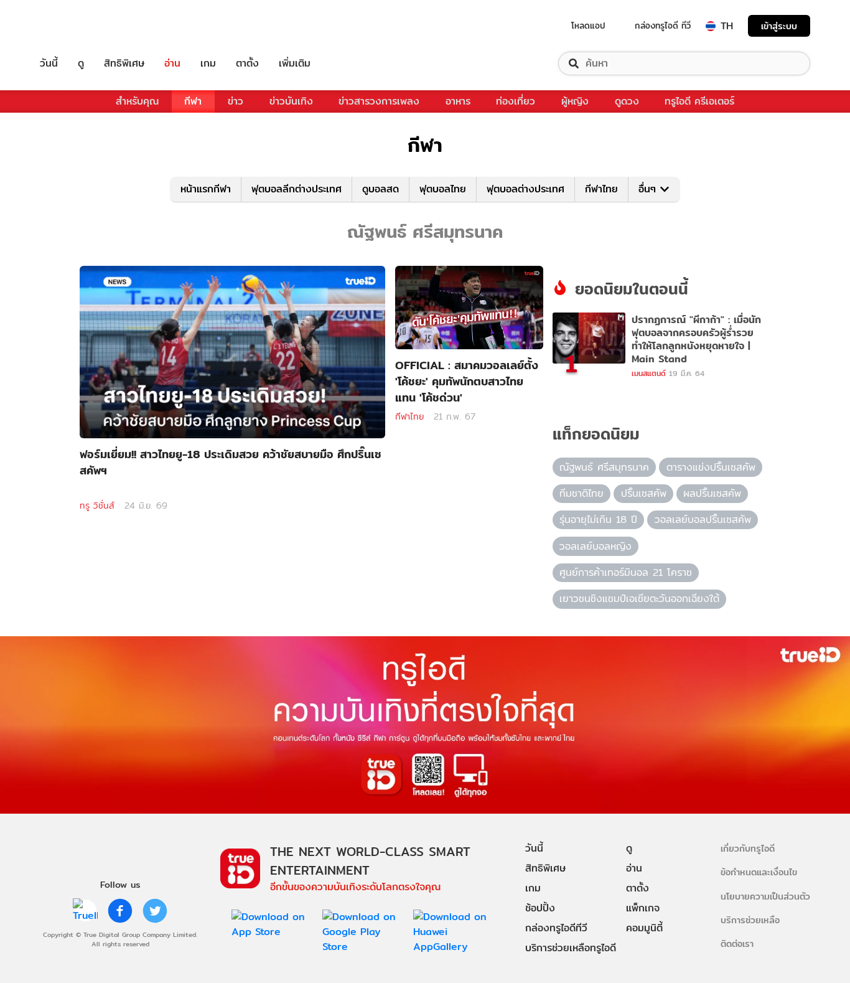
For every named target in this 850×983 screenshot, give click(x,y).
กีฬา (193, 101)
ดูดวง (627, 101)
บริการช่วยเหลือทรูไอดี (570, 948)
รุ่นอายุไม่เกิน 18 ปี (598, 519)
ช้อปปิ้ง (540, 908)
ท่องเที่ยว (515, 101)
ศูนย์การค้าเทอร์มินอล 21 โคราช (625, 572)
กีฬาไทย (601, 189)
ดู (81, 63)
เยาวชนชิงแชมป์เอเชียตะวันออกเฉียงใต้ (639, 598)
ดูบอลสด (380, 189)
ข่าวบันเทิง (291, 101)
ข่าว (235, 101)
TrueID (77, 26)
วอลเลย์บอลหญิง (595, 546)
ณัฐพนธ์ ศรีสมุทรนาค (604, 467)
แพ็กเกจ (643, 908)
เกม (208, 63)
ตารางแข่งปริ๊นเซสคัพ (710, 467)
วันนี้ (49, 63)
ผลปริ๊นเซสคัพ (712, 493)
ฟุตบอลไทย (442, 189)
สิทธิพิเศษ (124, 63)
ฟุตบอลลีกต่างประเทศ (296, 189)
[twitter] (154, 910)
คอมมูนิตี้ (644, 928)
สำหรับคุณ (137, 101)
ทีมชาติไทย (581, 493)
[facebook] (120, 910)
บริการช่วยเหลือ (750, 920)
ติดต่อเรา (737, 943)
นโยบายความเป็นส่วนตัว (765, 896)
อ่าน (172, 63)
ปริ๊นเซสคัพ (643, 493)
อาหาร (458, 101)
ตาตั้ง (247, 63)
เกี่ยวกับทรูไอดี (748, 848)
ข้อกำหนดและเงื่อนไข (759, 872)
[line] (85, 910)
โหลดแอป (588, 25)
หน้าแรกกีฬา (205, 189)
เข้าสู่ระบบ (779, 26)
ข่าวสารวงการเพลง (379, 101)
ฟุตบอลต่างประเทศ (525, 189)
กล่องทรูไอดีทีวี (556, 928)
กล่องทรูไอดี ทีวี (663, 25)
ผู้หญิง (575, 101)
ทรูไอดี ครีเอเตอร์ (699, 101)
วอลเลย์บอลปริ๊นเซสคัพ (703, 519)
